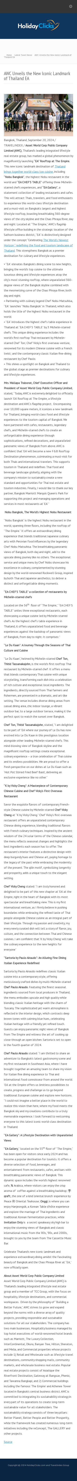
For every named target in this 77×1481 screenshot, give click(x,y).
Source (8, 1442)
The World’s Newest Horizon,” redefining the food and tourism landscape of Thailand (38, 245)
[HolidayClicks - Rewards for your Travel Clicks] (38, 31)
